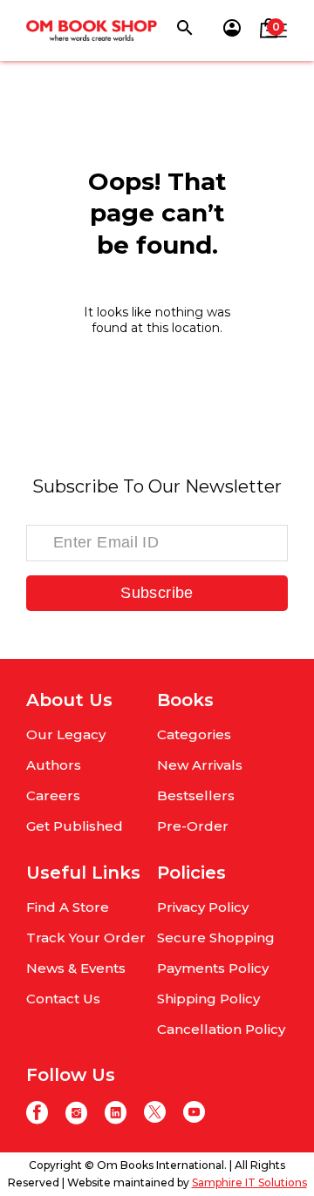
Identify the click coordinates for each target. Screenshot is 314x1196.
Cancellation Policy (221, 1029)
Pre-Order (193, 826)
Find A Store (67, 907)
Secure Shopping (216, 937)
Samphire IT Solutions (249, 1182)
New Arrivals (199, 765)
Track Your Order (86, 937)
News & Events (76, 968)
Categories (194, 734)
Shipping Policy (208, 998)
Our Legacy (66, 734)
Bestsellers (196, 795)
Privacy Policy (203, 907)
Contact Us (63, 998)
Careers (53, 795)
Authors (53, 765)
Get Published (74, 826)
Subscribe (156, 592)
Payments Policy (213, 968)
